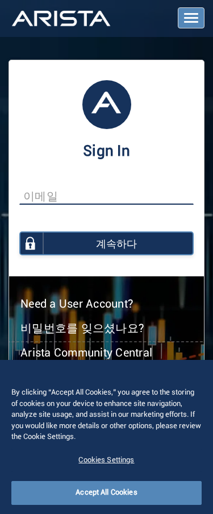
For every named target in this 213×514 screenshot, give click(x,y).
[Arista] (61, 19)
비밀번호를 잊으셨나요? (82, 328)
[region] (106, 437)
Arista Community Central (86, 353)
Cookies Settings (106, 460)
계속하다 (116, 244)
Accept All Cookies (106, 492)
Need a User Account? (76, 304)
